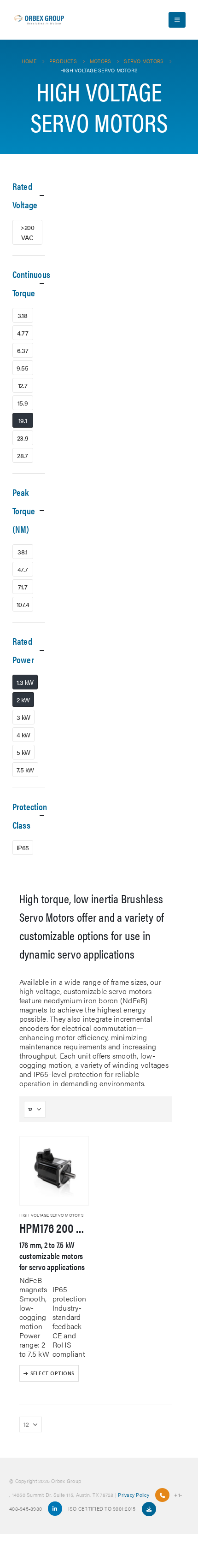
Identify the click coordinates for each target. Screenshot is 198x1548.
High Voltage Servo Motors (51, 1215)
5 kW (23, 752)
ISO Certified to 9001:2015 (102, 1508)
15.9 (22, 402)
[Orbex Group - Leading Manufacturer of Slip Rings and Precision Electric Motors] (39, 20)
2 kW (23, 699)
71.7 (22, 586)
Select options (52, 1373)
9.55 (22, 367)
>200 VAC (27, 232)
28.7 (22, 455)
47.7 (22, 569)
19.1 (22, 420)
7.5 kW (25, 769)
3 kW (23, 717)
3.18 (22, 315)
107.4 (23, 604)
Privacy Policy (133, 1494)
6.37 (22, 350)
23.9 (22, 437)
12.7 (22, 385)
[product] (54, 1170)
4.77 (22, 332)
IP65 (23, 847)
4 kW (23, 734)
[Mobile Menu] (177, 20)
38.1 (22, 551)
